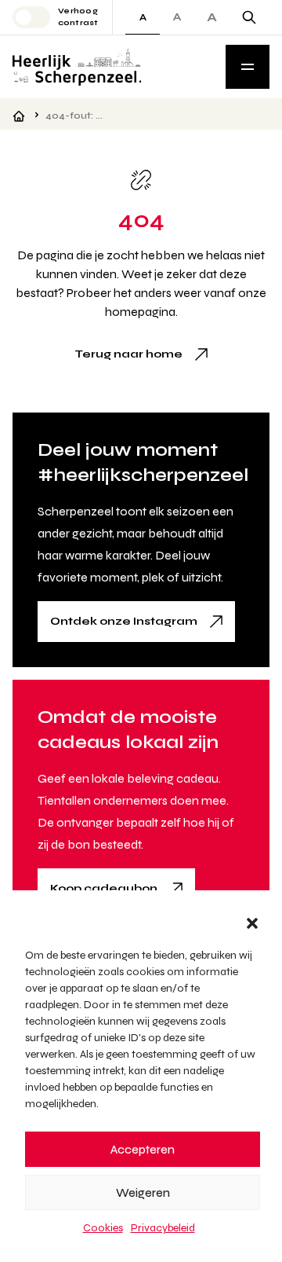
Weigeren (143, 1193)
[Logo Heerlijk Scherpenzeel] (77, 67)
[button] (252, 923)
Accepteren (142, 1150)
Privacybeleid (163, 1227)
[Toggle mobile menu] (247, 67)
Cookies (103, 1227)
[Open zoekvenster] (249, 17)
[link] (141, 354)
